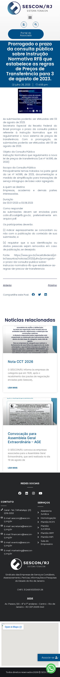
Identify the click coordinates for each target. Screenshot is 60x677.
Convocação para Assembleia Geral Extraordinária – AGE (24, 438)
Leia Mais (12, 387)
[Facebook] (20, 493)
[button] (30, 17)
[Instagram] (33, 493)
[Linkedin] (27, 493)
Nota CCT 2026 (20, 362)
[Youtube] (40, 493)
